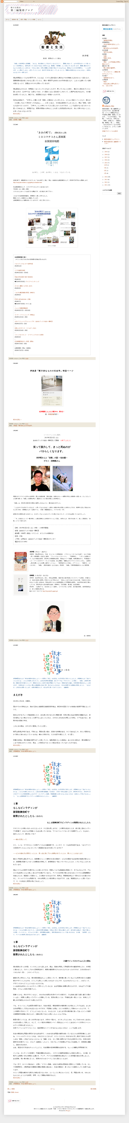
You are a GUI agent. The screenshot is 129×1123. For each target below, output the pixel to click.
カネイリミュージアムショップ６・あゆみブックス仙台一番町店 (34, 321)
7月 (105, 168)
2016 (106, 160)
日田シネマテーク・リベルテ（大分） (26, 328)
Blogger (68, 1110)
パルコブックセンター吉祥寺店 (24, 264)
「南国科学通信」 (108, 40)
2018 (106, 154)
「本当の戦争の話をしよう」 (111, 44)
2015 (106, 163)
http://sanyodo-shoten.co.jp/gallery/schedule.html (27, 182)
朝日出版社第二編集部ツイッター (112, 142)
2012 (106, 182)
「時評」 (105, 82)
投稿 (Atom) (15, 1092)
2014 (106, 177)
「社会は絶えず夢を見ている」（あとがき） (110, 85)
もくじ (39, 19)
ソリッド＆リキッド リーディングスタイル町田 (29, 335)
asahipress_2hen (109, 106)
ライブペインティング (32, 281)
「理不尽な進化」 (108, 52)
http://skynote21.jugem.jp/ (50, 591)
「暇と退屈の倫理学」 (109, 68)
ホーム (7, 19)
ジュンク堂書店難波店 (21, 308)
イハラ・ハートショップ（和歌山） (25, 315)
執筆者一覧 (15, 19)
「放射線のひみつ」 (108, 78)
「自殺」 (105, 56)
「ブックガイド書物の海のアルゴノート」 (111, 73)
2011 (106, 185)
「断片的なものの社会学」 (110, 48)
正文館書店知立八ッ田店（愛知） (24, 341)
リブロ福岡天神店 (20, 270)
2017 (106, 157)
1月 (105, 173)
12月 (105, 165)
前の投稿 (93, 1089)
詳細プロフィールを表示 (110, 131)
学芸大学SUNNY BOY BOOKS (24, 277)
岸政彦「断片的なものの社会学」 (23, 425)
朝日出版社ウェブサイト (112, 139)
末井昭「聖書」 (18, 120)
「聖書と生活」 (107, 58)
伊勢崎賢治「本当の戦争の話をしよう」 (25, 751)
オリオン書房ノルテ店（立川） (24, 286)
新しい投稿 (11, 1089)
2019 (106, 152)
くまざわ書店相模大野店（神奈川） (25, 292)
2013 (106, 179)
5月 (105, 170)
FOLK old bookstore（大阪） (23, 299)
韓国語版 (51, 414)
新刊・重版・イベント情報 (28, 19)
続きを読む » (17, 114)
